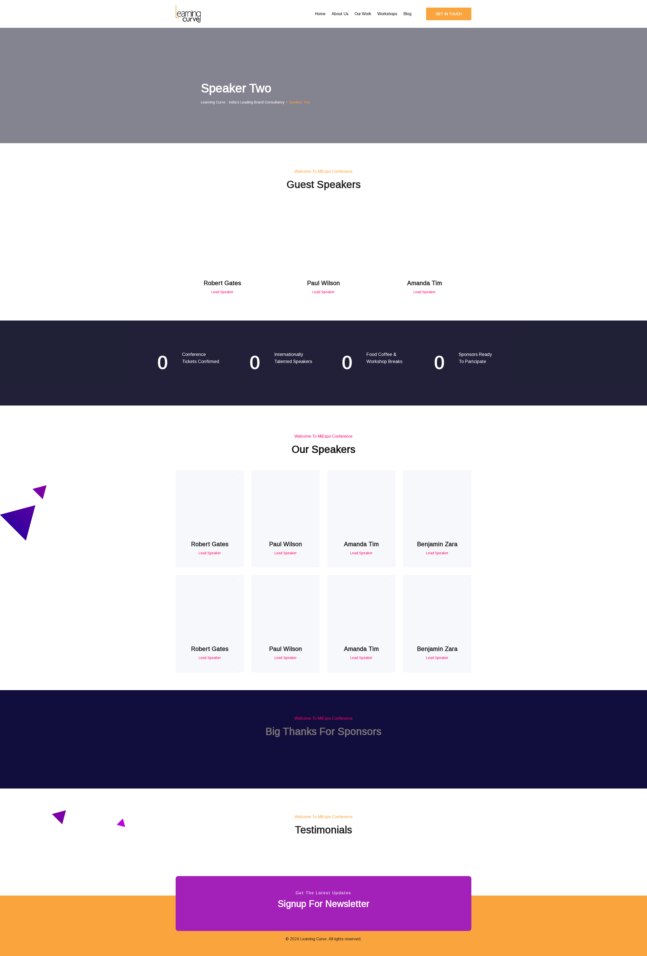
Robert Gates (222, 283)
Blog (407, 14)
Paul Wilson (323, 283)
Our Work (363, 14)
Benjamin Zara (437, 544)
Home (320, 14)
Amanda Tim (424, 283)
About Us (340, 14)
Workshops (387, 14)
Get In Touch (449, 14)
